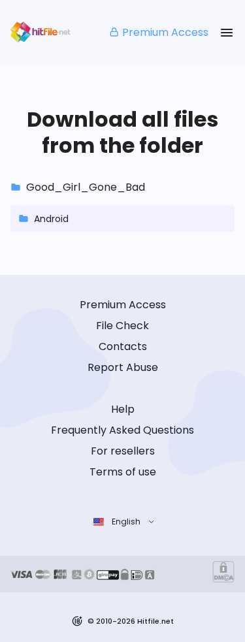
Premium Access (165, 32)
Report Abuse (123, 367)
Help (123, 409)
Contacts (123, 346)
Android (51, 218)
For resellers (123, 450)
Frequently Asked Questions (122, 430)
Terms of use (123, 471)
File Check (122, 325)
